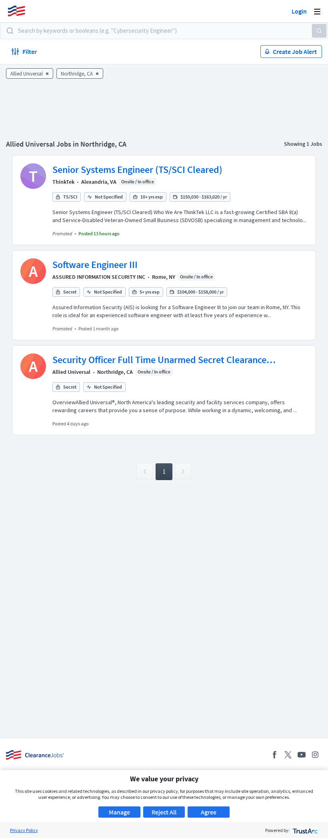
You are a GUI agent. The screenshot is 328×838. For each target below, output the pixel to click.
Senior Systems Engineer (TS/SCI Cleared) (137, 169)
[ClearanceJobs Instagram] (315, 755)
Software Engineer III (95, 264)
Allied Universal (71, 371)
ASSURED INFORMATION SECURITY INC (98, 276)
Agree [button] (208, 812)
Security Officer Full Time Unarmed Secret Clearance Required (159, 359)
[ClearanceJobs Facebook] (274, 755)
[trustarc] (305, 830)
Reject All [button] (164, 812)
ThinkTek (63, 181)
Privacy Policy (24, 830)
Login (299, 11)
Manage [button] (119, 812)
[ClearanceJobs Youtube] (301, 755)
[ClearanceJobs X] (288, 755)
